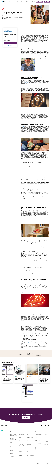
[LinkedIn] (41, 425)
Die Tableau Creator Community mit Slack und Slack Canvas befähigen (9, 38)
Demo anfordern (40, 1)
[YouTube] (48, 425)
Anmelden (33, 1)
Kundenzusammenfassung (7, 40)
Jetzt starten (47, 1)
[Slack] (4, 2)
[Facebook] (45, 425)
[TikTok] (50, 425)
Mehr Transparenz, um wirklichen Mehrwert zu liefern (10, 36)
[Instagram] (43, 425)
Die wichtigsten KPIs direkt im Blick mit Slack (10, 34)
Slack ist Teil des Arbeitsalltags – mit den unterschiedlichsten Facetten (9, 31)
